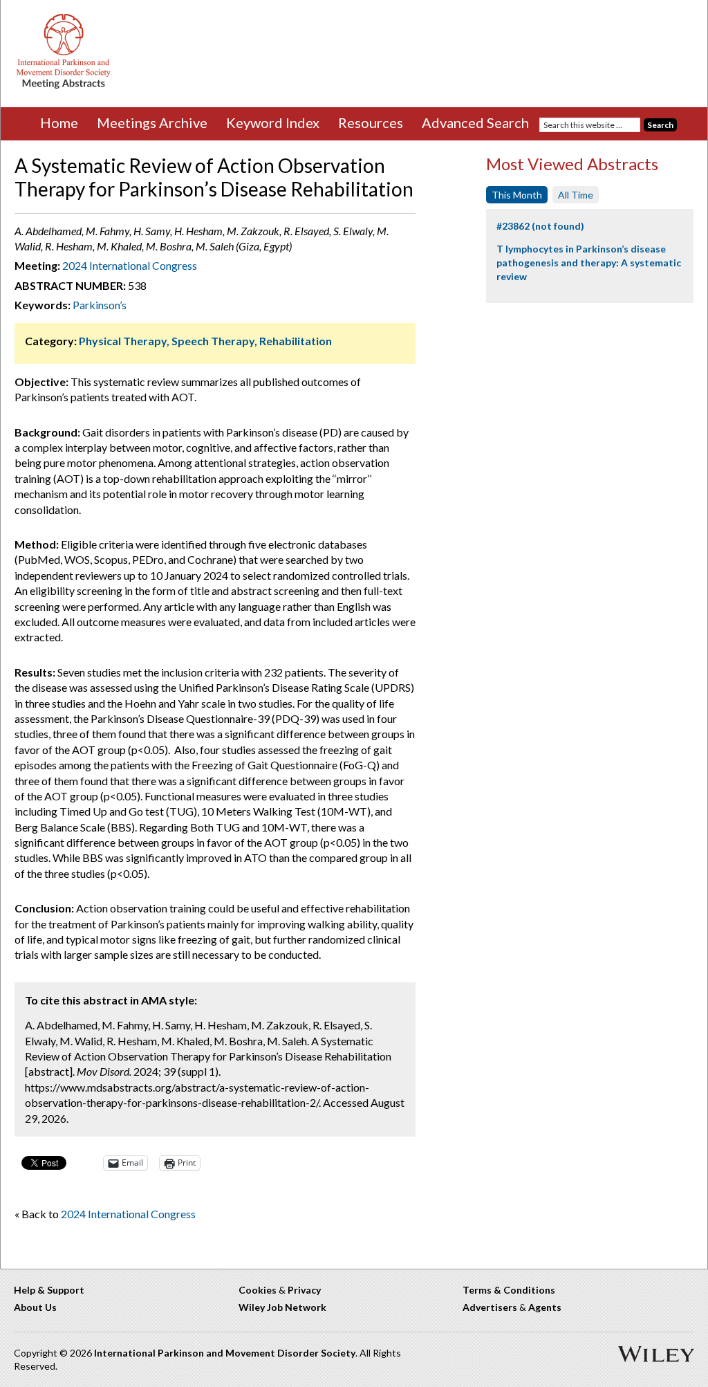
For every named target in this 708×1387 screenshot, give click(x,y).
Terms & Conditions (509, 1290)
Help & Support (49, 1290)
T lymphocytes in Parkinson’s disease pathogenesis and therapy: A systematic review (588, 262)
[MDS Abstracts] (64, 85)
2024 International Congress (129, 265)
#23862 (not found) (540, 226)
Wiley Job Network (282, 1307)
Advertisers (490, 1307)
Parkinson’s (100, 304)
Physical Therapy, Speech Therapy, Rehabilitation (205, 340)
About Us (35, 1307)
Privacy (304, 1290)
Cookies (258, 1290)
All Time (575, 195)
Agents (544, 1307)
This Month (517, 195)
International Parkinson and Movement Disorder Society (224, 1353)
